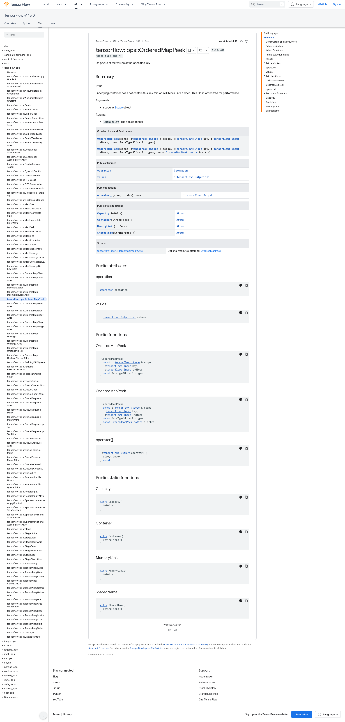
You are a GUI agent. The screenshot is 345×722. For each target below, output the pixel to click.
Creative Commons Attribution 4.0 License (186, 644)
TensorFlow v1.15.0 (19, 15)
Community (123, 4)
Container (104, 219)
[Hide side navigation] (43, 715)
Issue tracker (206, 676)
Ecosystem (97, 4)
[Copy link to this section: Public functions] (130, 335)
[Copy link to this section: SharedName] (121, 592)
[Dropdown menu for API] (82, 4)
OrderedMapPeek (108, 138)
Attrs (180, 213)
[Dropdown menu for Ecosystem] (108, 4)
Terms (56, 714)
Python (27, 23)
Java (52, 23)
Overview (10, 23)
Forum (56, 682)
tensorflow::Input (189, 138)
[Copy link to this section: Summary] (117, 77)
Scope (119, 107)
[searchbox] (24, 35)
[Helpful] (241, 41)
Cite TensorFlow (208, 699)
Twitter (57, 693)
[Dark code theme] (240, 285)
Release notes (207, 682)
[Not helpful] (246, 41)
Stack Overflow (207, 688)
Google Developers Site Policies (146, 648)
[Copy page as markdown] (200, 50)
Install (45, 4)
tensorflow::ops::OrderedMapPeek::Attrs (120, 250)
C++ (40, 23)
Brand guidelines (208, 693)
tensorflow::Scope (145, 138)
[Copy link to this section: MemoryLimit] (121, 558)
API (76, 4)
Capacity (103, 213)
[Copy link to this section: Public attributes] (131, 266)
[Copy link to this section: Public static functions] (142, 478)
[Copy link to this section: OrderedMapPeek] (129, 346)
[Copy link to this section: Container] (115, 523)
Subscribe (302, 714)
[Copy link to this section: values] (109, 304)
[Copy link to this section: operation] (115, 277)
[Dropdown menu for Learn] (66, 4)
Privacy (67, 714)
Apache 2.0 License (98, 648)
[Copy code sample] (246, 285)
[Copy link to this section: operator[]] (116, 440)
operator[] (104, 195)
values (101, 177)
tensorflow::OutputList (193, 177)
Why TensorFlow (151, 4)
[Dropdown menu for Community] (134, 4)
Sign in (337, 4)
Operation (181, 170)
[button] (23, 50)
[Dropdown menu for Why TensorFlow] (165, 4)
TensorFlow (102, 41)
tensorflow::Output (198, 195)
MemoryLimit (105, 226)
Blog (55, 676)
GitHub (322, 4)
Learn (59, 4)
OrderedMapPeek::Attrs (181, 152)
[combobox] (267, 4)
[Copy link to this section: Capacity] (114, 489)
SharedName (105, 232)
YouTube (58, 699)
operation (104, 170)
